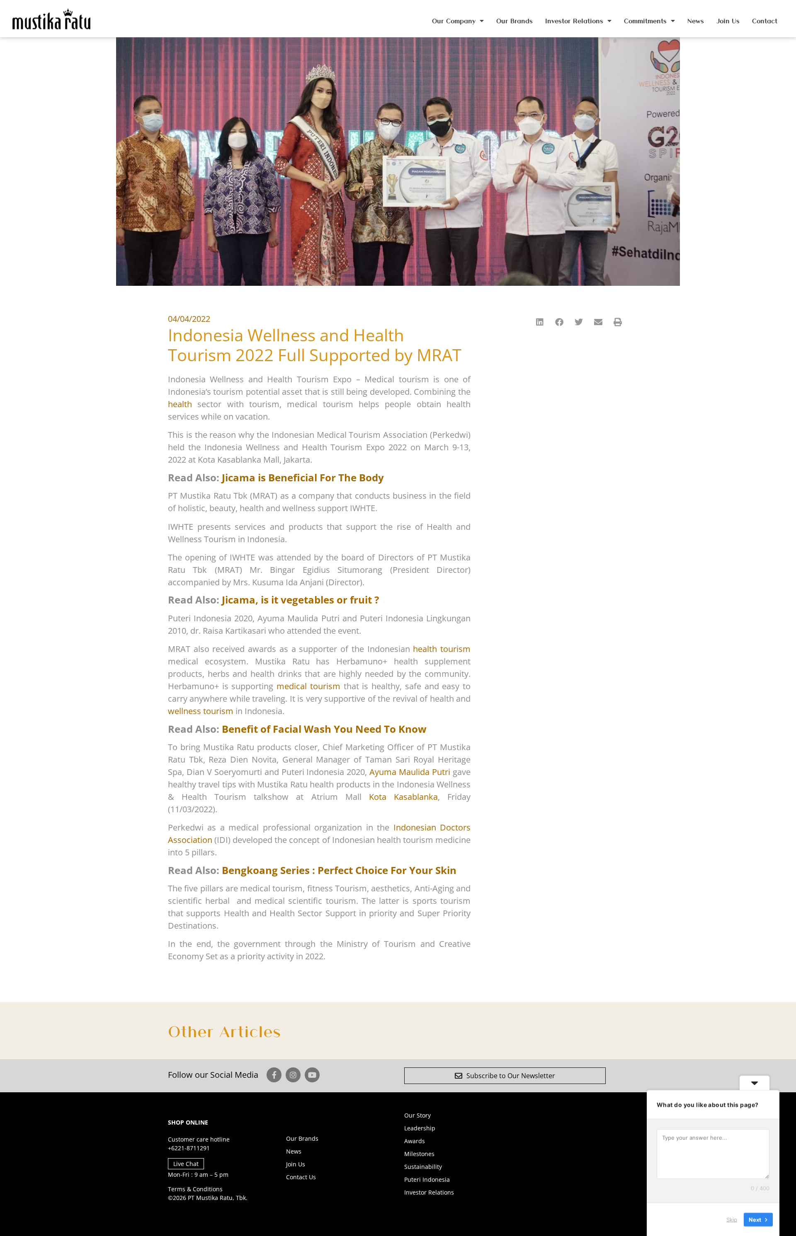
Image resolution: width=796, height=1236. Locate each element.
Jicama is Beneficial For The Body (303, 477)
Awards (414, 1141)
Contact (764, 20)
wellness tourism (200, 711)
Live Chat (186, 1164)
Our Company (454, 20)
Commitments (645, 20)
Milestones (419, 1154)
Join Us (728, 20)
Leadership (419, 1128)
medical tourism (308, 686)
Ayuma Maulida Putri (409, 771)
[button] (540, 322)
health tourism (442, 648)
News (695, 20)
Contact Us (301, 1177)
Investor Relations (574, 20)
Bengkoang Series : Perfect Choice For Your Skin (339, 870)
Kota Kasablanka (403, 796)
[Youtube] (312, 1074)
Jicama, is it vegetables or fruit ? (300, 599)
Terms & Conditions (195, 1189)
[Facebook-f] (274, 1074)
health (180, 404)
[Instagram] (293, 1074)
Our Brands (514, 20)
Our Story (417, 1115)
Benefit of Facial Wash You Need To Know (324, 729)
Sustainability (423, 1167)
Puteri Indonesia (427, 1179)
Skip (731, 1219)
